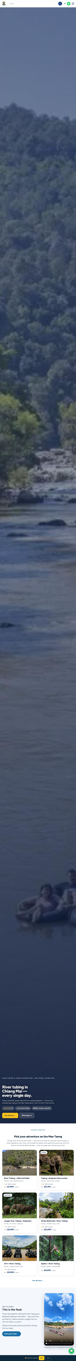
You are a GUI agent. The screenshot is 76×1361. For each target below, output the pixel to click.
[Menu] (73, 3)
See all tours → (10, 1115)
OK (42, 1358)
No (48, 1358)
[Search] (60, 4)
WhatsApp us (27, 1115)
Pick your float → (11, 1334)
